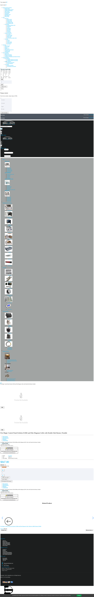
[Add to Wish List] (2, 407)
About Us (4, 540)
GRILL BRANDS (7, 172)
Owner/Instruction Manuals (7, 553)
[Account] (1, 130)
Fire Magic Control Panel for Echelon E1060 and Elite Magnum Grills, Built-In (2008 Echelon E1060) (20, 526)
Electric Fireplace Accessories (11, 378)
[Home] (0, 383)
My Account (5, 558)
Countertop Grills (9, 169)
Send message (4, 112)
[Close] (0, 68)
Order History (5, 559)
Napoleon (8, 177)
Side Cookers (10, 232)
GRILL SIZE (7, 190)
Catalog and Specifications (7, 552)
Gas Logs (8, 362)
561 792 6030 (91, 114)
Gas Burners (8, 361)
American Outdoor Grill (10, 174)
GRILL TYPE (7, 161)
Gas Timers (9, 333)
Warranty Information (6, 542)
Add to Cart (4, 86)
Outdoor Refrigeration (10, 225)
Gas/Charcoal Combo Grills (11, 189)
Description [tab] (5, 436)
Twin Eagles (9, 178)
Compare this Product (6, 481)
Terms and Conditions (6, 544)
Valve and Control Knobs (9, 295)
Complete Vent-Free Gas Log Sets (12, 360)
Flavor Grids (10, 275)
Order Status (2, 115)
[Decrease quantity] (2, 79)
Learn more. (73, 595)
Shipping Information (6, 543)
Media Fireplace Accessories (11, 380)
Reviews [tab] (4, 439)
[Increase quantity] (2, 85)
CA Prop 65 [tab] (5, 440)
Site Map (4, 550)
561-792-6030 (6, 565)
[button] (48, 7)
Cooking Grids (10, 302)
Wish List (4, 560)
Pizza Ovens (9, 245)
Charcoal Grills (9, 186)
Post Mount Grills (9, 170)
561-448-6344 (91, 117)
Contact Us (4, 549)
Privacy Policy (5, 545)
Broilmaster (8, 175)
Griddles (9, 252)
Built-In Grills (10, 210)
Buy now (4, 479)
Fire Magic (8, 176)
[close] (6, 2)
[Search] (1, 129)
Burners (10, 281)
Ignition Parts (10, 288)
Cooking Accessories (9, 340)
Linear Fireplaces (9, 371)
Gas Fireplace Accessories (10, 379)
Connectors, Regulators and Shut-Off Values (9, 348)
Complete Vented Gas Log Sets (11, 359)
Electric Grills (9, 171)
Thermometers (10, 309)
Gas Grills (8, 185)
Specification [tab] (5, 437)
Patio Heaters (10, 265)
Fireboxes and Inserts (10, 370)
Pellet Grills (8, 188)
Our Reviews (5, 551)
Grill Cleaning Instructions (7, 554)
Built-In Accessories (9, 326)
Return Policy (5, 541)
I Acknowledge (4, 467)
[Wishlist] (1, 132)
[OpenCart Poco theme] (7, 139)
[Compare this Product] (2, 89)
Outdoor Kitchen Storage (9, 218)
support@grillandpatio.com (8, 563)
